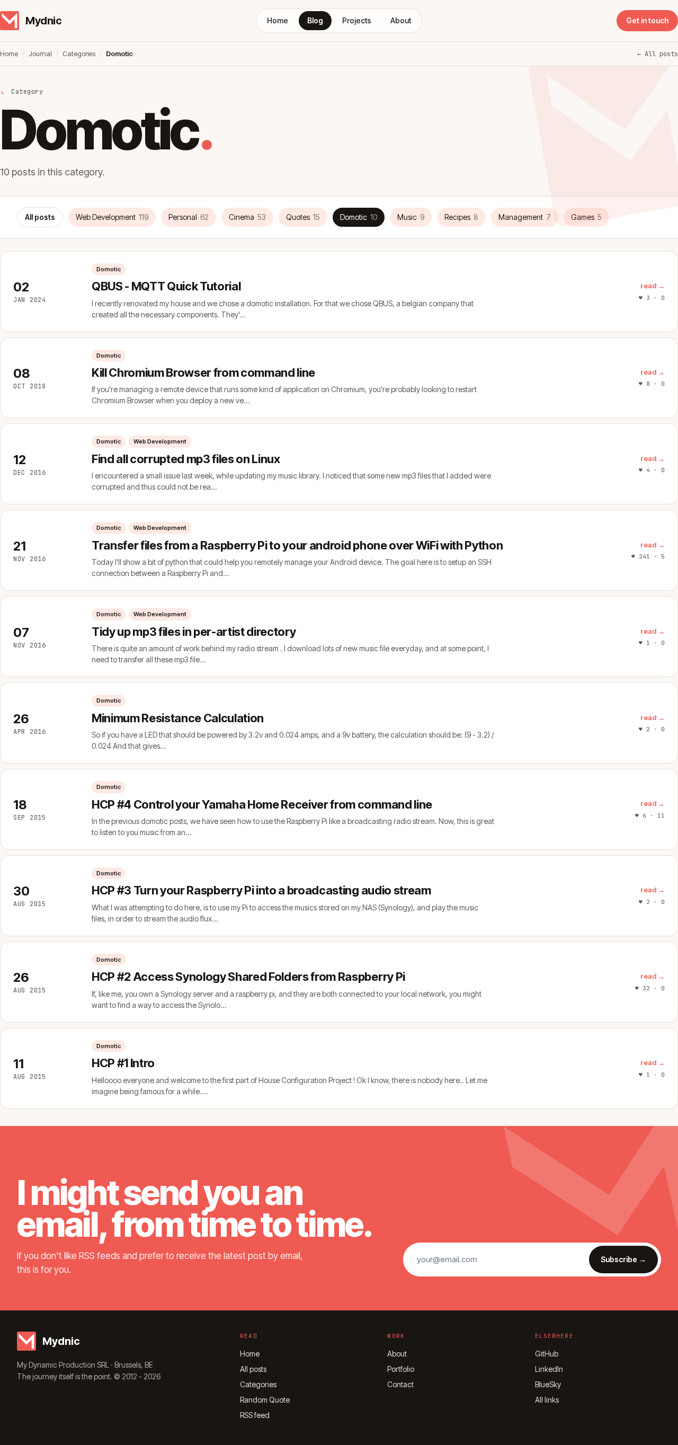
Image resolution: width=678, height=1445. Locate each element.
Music (410, 216)
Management (524, 216)
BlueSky (548, 1384)
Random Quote (265, 1399)
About (400, 20)
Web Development (112, 216)
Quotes (303, 216)
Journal (40, 53)
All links (547, 1399)
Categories (79, 53)
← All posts (657, 54)
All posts (40, 216)
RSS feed (255, 1415)
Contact (400, 1384)
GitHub (546, 1353)
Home (277, 20)
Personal (188, 216)
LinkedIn (549, 1368)
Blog (315, 20)
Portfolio (400, 1368)
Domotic (358, 216)
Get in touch (647, 20)
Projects (356, 20)
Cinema (247, 216)
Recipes (461, 216)
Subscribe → (623, 1259)
